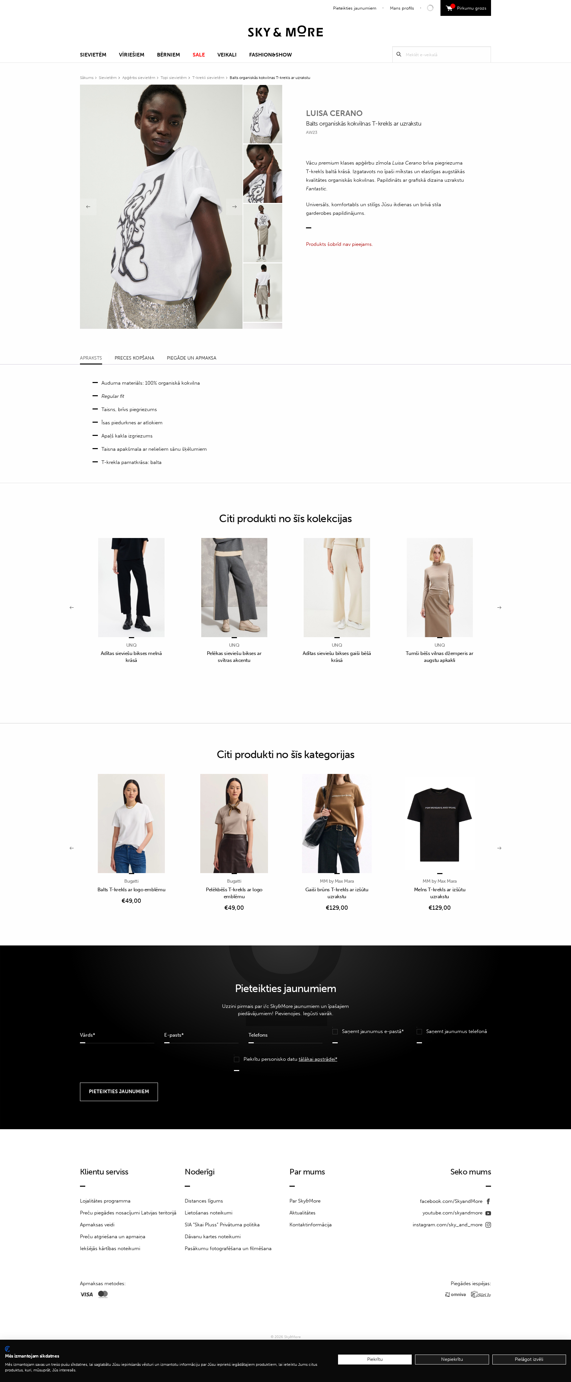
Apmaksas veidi (97, 1225)
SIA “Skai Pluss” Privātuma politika (222, 1225)
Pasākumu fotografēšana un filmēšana (228, 1248)
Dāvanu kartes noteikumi (213, 1237)
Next (234, 207)
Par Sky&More (305, 1201)
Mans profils (402, 8)
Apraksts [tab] (91, 358)
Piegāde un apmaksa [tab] (191, 358)
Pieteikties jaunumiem (354, 8)
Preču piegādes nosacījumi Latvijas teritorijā (128, 1213)
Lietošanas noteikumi (208, 1213)
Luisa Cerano (334, 113)
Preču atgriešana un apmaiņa (112, 1237)
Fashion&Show (270, 55)
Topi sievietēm (174, 77)
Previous (88, 207)
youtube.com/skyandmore (453, 1213)
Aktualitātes (302, 1213)
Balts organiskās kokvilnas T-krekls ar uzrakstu (270, 77)
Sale (199, 55)
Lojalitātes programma (105, 1201)
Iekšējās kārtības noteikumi (110, 1248)
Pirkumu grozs (469, 7)
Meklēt (398, 54)
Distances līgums (204, 1201)
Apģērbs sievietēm (138, 77)
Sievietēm (93, 55)
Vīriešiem (131, 55)
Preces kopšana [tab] (134, 358)
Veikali (227, 55)
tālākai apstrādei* (318, 1059)
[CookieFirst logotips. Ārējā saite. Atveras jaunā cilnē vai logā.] (7, 1349)
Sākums (87, 77)
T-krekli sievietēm (208, 77)
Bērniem (168, 55)
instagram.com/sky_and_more (448, 1225)
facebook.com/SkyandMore (452, 1201)
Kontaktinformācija (310, 1225)
